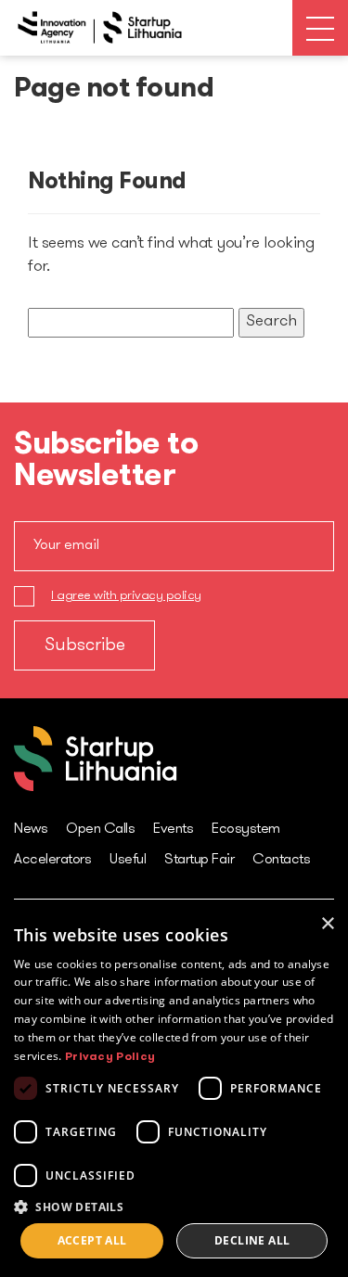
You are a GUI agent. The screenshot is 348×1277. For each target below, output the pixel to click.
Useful (128, 859)
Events (173, 829)
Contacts (281, 859)
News (30, 829)
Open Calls (100, 829)
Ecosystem (246, 829)
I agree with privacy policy (126, 596)
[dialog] (174, 1090)
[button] (174, 1206)
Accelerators (52, 859)
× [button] (327, 924)
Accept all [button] (92, 1240)
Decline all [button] (252, 1240)
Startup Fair (199, 859)
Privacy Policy (110, 1057)
